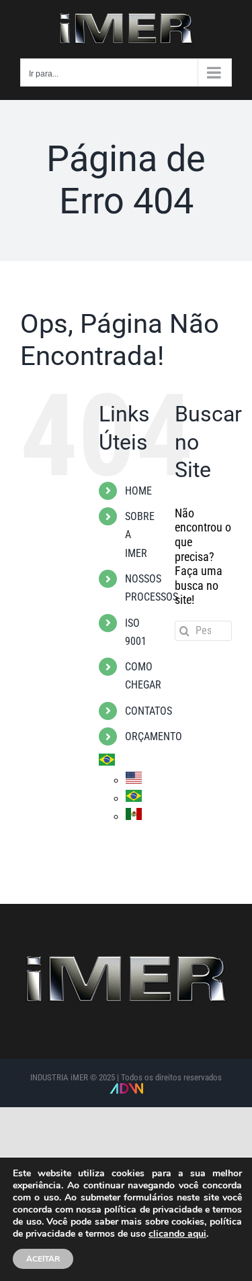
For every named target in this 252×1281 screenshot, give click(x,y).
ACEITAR (43, 1258)
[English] (134, 780)
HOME (138, 490)
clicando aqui (177, 1234)
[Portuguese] (107, 762)
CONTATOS (148, 711)
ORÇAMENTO (153, 736)
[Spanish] (134, 817)
